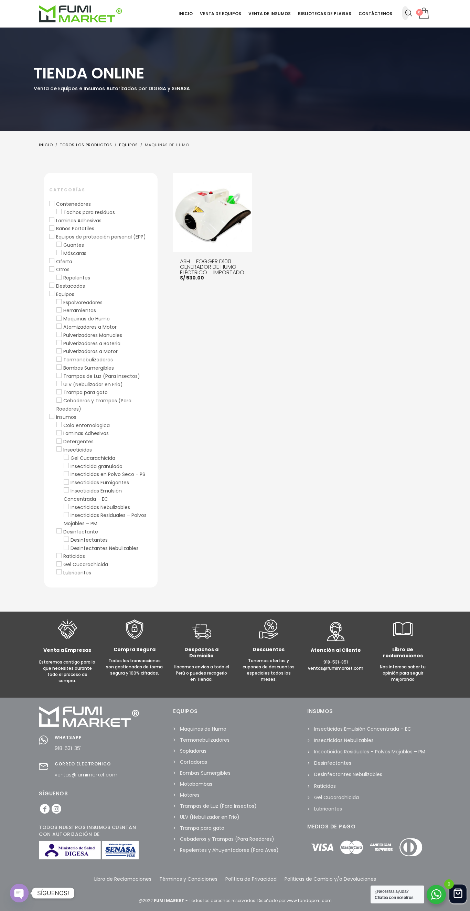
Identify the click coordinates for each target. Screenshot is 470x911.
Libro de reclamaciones (403, 652)
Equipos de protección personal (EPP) (101, 236)
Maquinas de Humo (86, 318)
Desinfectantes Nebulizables (105, 548)
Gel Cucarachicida (93, 458)
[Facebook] (45, 809)
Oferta (64, 261)
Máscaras (74, 253)
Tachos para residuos (89, 212)
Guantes (73, 245)
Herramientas (79, 310)
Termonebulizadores (88, 359)
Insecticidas (77, 449)
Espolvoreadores (83, 302)
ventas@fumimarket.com (86, 774)
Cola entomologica (86, 425)
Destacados (70, 286)
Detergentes (78, 441)
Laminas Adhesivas (79, 220)
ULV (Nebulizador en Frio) (93, 384)
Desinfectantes (89, 540)
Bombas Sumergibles (88, 367)
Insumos (66, 417)
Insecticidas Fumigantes (100, 482)
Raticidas (74, 556)
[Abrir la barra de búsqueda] (408, 13)
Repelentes (76, 277)
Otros (63, 269)
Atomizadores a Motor (90, 327)
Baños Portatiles (75, 228)
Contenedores (73, 204)
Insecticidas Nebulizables (100, 507)
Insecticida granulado (96, 466)
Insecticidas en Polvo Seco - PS (108, 474)
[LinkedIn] (56, 809)
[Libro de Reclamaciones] (403, 637)
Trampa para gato (85, 392)
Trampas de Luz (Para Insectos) (101, 376)
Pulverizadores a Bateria (91, 343)
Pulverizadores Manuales (92, 335)
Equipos (65, 294)
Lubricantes (77, 572)
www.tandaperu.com (309, 900)
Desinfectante (80, 531)
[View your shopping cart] (423, 14)
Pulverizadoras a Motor (90, 351)
